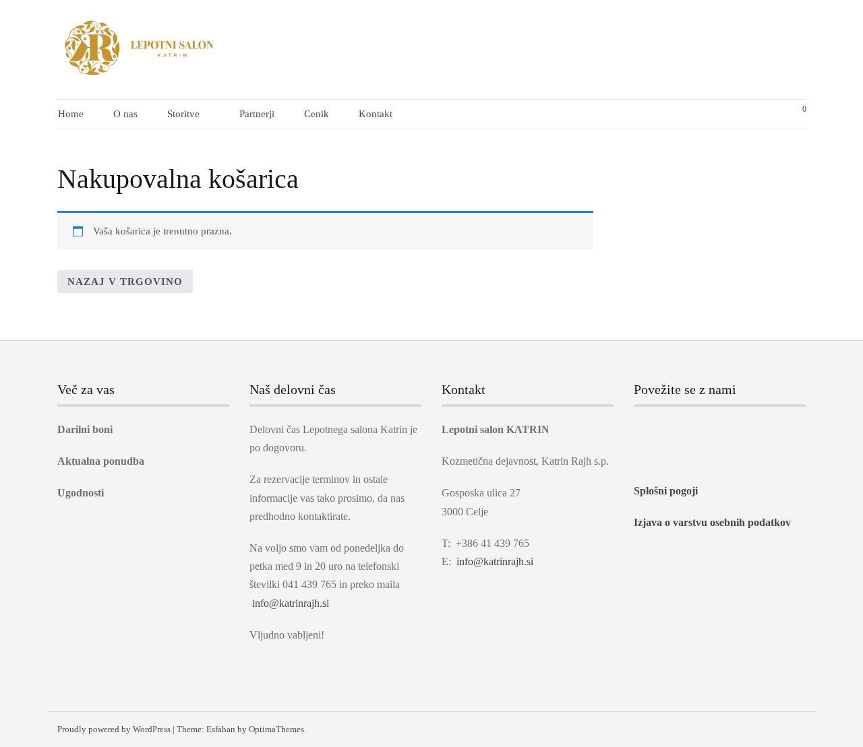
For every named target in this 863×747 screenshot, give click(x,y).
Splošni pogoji (666, 490)
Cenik (316, 113)
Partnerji (256, 113)
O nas (125, 113)
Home (71, 113)
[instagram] (664, 430)
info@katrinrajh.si (290, 603)
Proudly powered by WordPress (114, 729)
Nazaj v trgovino (125, 281)
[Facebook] (638, 430)
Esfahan (220, 729)
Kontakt (375, 113)
